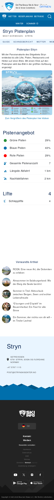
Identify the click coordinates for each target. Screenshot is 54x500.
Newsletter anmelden (27, 445)
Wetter (12, 16)
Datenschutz (27, 452)
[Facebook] (40, 475)
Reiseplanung (25, 16)
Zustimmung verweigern (27, 466)
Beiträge (39, 16)
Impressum (27, 449)
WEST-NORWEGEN (13, 36)
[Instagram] (32, 475)
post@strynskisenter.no (21, 372)
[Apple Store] (36, 482)
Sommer (31, 23)
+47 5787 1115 (14, 367)
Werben (27, 440)
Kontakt (27, 436)
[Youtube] (15, 475)
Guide (6, 41)
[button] (49, 16)
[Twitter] (24, 475)
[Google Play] (20, 482)
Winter (19, 23)
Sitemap (27, 459)
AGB (27, 456)
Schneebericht (23, 41)
